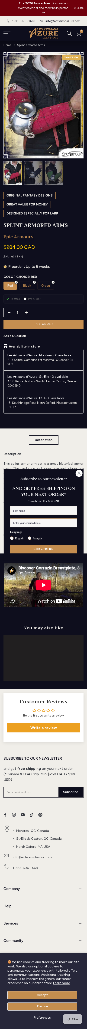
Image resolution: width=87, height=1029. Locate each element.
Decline (42, 1006)
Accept (42, 995)
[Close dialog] (79, 473)
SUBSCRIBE (43, 549)
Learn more (61, 983)
